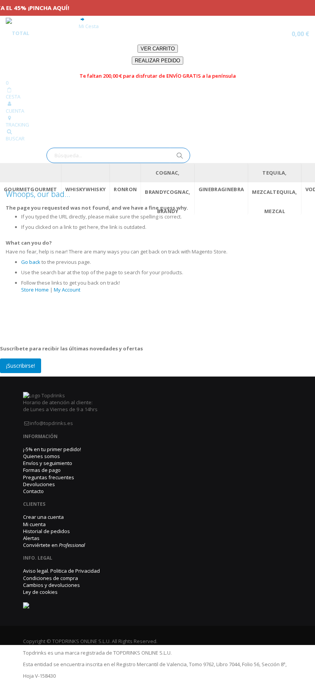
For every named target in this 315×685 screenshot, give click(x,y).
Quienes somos (41, 456)
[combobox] (118, 155)
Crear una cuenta (43, 516)
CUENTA (15, 110)
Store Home (35, 289)
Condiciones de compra (50, 578)
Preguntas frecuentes (48, 477)
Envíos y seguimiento (47, 463)
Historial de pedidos (46, 531)
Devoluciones (39, 484)
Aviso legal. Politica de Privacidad (61, 570)
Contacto (33, 491)
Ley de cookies (40, 591)
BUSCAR (15, 138)
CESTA (13, 96)
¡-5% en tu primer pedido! (52, 449)
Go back (30, 261)
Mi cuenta (34, 524)
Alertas (31, 538)
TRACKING (17, 124)
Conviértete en (54, 545)
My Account (67, 289)
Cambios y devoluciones (51, 585)
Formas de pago (42, 470)
